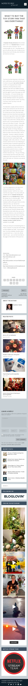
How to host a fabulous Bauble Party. (16, 478)
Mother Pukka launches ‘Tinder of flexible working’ (16, 472)
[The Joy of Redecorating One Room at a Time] (5, 454)
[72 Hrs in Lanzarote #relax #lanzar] (14, 629)
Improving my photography (11, 374)
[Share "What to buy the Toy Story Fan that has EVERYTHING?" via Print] (17, 283)
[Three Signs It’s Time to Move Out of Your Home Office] (5, 466)
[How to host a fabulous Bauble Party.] (5, 479)
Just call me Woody (18, 83)
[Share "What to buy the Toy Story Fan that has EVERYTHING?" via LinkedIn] (20, 280)
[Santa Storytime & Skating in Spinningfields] (14, 384)
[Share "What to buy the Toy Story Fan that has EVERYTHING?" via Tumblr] (14, 280)
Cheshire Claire (17, 305)
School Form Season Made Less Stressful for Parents (16, 459)
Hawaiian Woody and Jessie (11, 43)
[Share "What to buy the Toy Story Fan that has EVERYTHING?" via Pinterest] (17, 280)
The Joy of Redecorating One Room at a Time (15, 453)
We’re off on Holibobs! (9, 335)
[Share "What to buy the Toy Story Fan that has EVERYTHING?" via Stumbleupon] (10, 283)
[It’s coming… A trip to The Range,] (14, 541)
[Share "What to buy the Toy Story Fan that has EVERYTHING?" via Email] (14, 283)
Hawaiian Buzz (15, 44)
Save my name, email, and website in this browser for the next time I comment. (12, 435)
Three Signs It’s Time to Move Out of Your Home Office (16, 466)
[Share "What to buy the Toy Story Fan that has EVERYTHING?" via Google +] (10, 280)
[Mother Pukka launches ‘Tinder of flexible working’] (5, 473)
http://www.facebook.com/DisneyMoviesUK (14, 266)
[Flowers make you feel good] (14, 345)
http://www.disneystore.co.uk (13, 255)
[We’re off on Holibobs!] (14, 326)
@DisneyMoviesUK (12, 268)
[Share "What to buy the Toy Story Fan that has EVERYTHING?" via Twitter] (7, 280)
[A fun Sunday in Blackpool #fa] (14, 563)
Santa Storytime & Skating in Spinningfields (11, 393)
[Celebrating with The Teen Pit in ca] (14, 585)
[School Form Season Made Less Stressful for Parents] (5, 460)
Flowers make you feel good (11, 354)
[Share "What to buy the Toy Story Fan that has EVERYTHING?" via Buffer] (23, 280)
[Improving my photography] (14, 365)
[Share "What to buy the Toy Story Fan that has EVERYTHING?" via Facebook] (4, 280)
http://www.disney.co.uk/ (9, 257)
